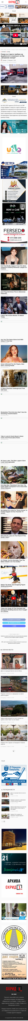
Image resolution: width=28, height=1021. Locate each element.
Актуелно (4, 51)
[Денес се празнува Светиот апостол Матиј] (14, 661)
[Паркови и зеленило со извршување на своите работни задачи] (14, 684)
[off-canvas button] (2, 2)
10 (26, 722)
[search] (25, 2)
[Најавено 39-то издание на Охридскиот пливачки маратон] (14, 733)
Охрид (8, 51)
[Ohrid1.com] (14, 1)
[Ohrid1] (14, 988)
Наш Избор (16, 668)
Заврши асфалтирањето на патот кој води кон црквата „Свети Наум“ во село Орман (18, 808)
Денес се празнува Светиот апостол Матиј (11, 671)
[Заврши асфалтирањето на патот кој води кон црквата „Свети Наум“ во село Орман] (14, 708)
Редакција (4, 60)
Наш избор (10, 668)
